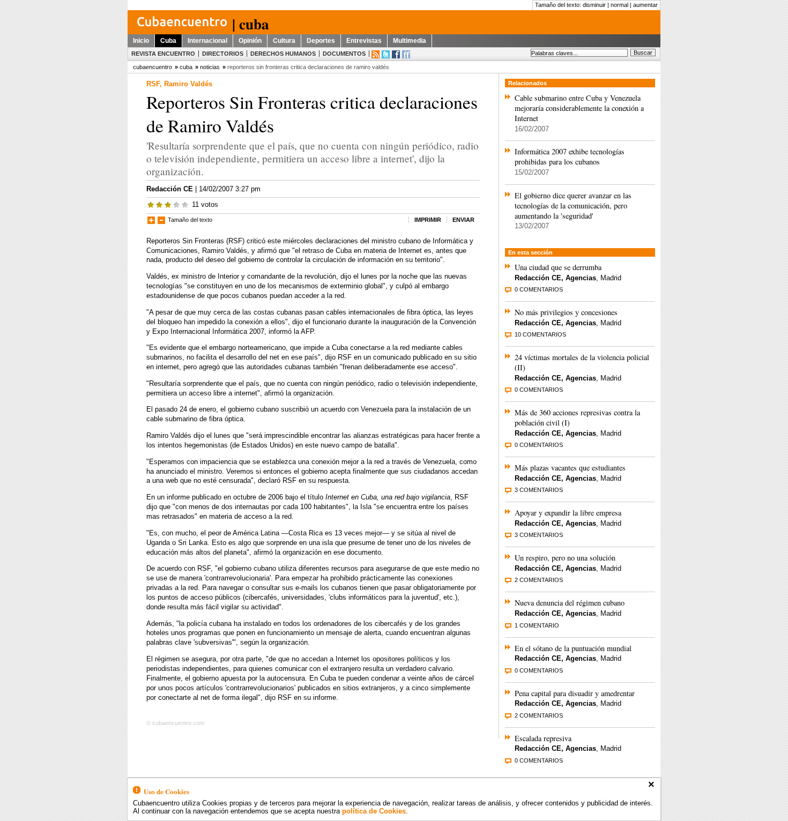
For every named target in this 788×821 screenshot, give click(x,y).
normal (619, 5)
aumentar (645, 5)
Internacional (207, 40)
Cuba (168, 40)
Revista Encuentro (163, 53)
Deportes (321, 40)
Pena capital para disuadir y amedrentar (575, 693)
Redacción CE (169, 189)
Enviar (463, 220)
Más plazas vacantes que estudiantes (570, 467)
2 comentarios (539, 580)
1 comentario (537, 625)
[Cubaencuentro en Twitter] (386, 54)
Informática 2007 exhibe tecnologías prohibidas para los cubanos (570, 156)
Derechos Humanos (283, 53)
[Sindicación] (375, 54)
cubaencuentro (152, 67)
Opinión (250, 40)
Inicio (141, 40)
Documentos (344, 53)
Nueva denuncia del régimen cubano (570, 603)
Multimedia (409, 40)
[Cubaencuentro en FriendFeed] (406, 54)
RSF (153, 84)
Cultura (284, 40)
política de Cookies (374, 811)
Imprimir (427, 220)
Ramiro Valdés (188, 84)
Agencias (581, 278)
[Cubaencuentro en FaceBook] (396, 54)
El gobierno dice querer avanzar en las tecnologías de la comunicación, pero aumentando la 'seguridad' (573, 205)
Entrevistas (364, 40)
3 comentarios (539, 490)
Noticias (210, 67)
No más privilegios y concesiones (566, 312)
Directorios (222, 53)
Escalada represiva (543, 738)
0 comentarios (539, 289)
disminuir (594, 5)
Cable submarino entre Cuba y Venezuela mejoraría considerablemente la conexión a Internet (579, 108)
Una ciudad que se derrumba (558, 267)
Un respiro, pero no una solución (565, 558)
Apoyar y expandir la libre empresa (568, 512)
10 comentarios (540, 334)
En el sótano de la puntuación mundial (573, 648)
